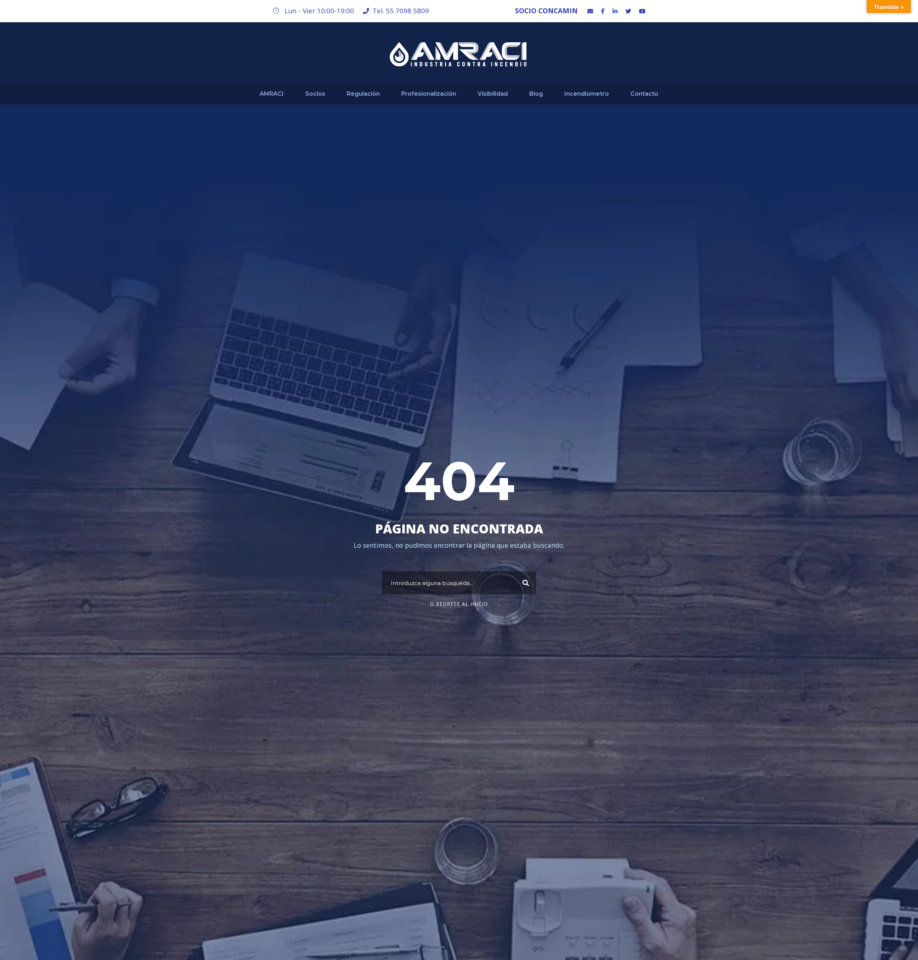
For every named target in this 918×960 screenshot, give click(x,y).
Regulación (363, 93)
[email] (590, 11)
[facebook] (603, 11)
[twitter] (628, 11)
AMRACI (272, 93)
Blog (536, 93)
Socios (315, 93)
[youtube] (642, 11)
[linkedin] (614, 11)
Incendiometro (586, 93)
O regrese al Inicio (459, 603)
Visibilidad (493, 93)
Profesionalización (428, 93)
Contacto (644, 93)
